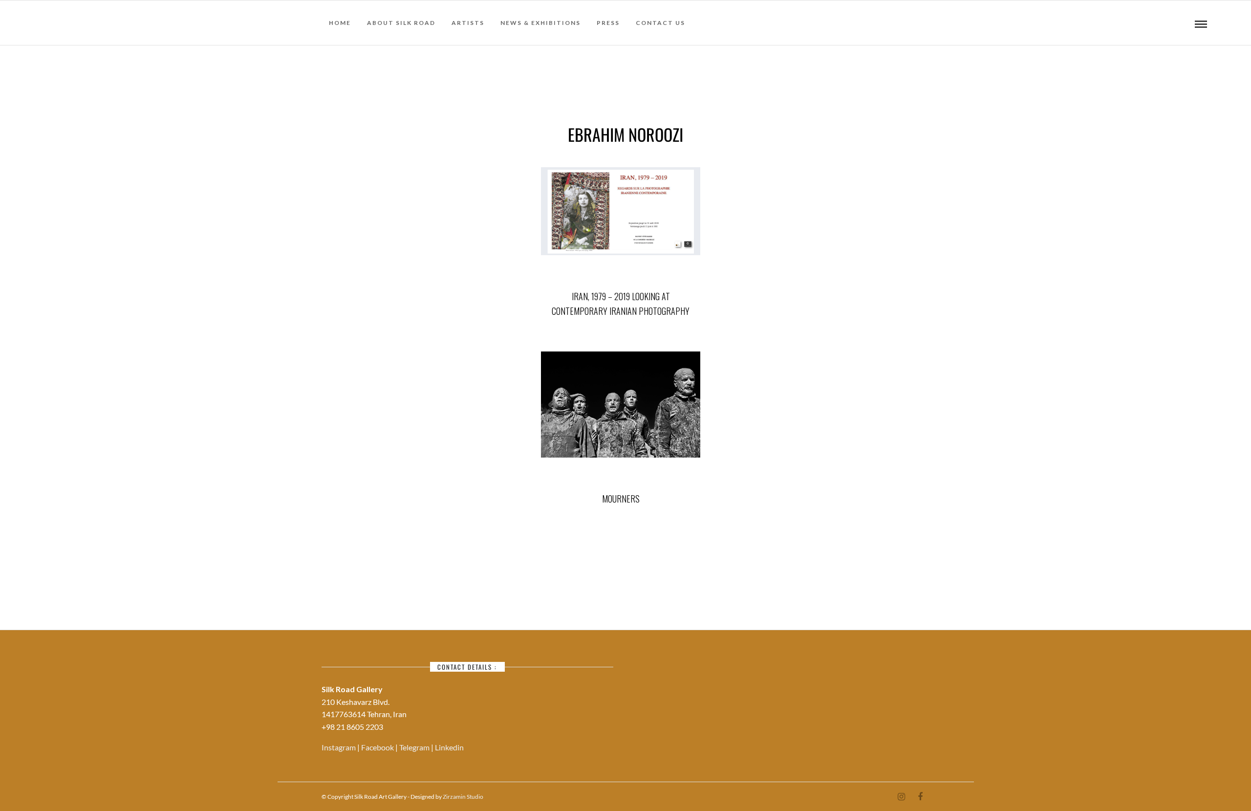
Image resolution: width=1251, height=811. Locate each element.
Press (608, 22)
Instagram (339, 747)
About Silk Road (401, 22)
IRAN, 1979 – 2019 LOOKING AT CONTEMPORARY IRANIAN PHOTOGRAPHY (621, 304)
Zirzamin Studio (463, 796)
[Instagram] (901, 797)
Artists (468, 22)
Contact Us (660, 22)
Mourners (621, 498)
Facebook (378, 747)
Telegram (415, 747)
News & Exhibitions (540, 22)
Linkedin (449, 747)
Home (340, 22)
